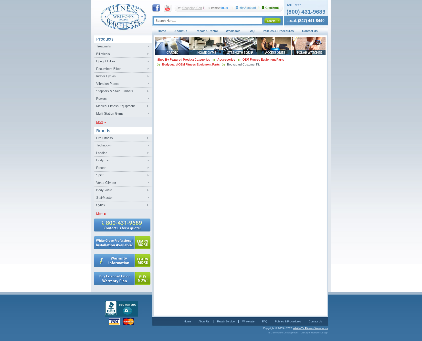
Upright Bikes (105, 61)
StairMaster (104, 197)
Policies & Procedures (278, 31)
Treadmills (103, 46)
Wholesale (233, 31)
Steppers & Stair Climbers (114, 91)
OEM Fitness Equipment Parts (263, 59)
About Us (180, 31)
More (99, 122)
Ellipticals (103, 54)
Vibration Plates (107, 84)
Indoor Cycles (106, 76)
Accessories (226, 59)
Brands (103, 130)
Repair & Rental (207, 31)
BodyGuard (104, 190)
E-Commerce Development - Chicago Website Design (298, 332)
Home (162, 31)
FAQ (251, 31)
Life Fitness (104, 138)
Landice (101, 153)
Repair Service (226, 321)
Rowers (101, 98)
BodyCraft (103, 160)
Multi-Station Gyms (110, 113)
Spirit (100, 175)
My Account (247, 8)
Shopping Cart (192, 8)
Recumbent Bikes (108, 69)
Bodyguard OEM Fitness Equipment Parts (191, 64)
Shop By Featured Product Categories (183, 59)
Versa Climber (106, 183)
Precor (101, 168)
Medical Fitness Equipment (115, 106)
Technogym (104, 145)
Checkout (272, 8)
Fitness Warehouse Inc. (123, 16)
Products (105, 39)
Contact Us (310, 31)
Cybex (100, 205)
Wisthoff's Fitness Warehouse (310, 328)
